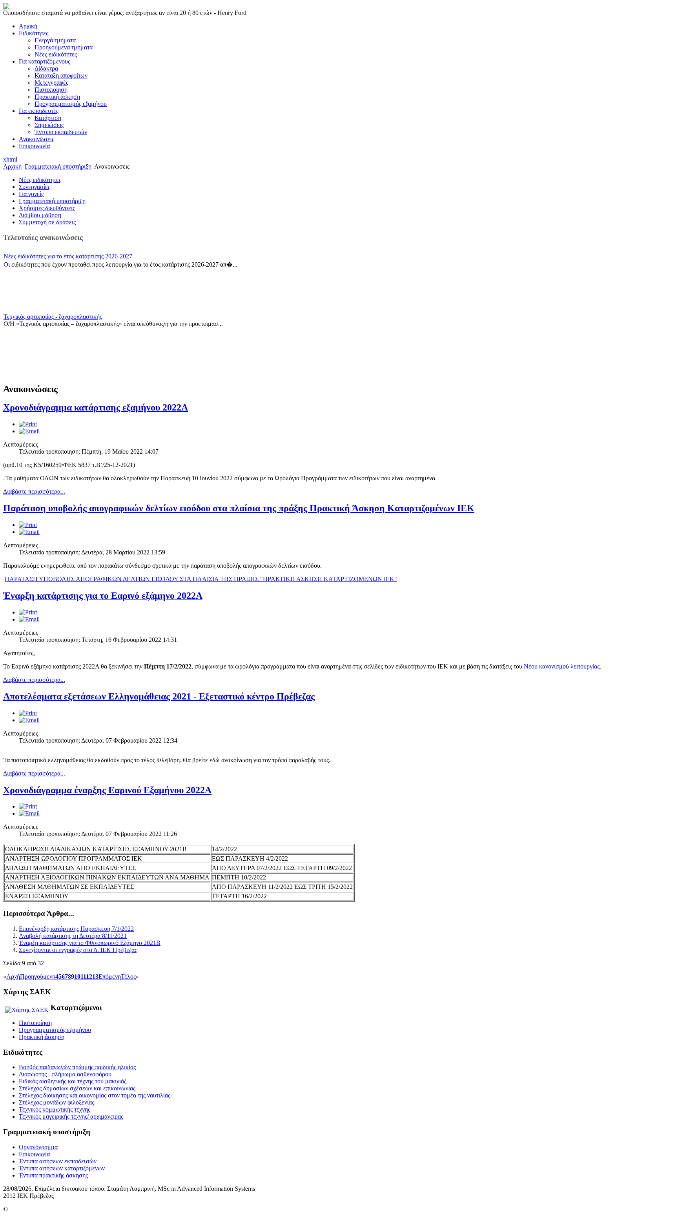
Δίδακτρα (46, 68)
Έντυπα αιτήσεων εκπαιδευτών (58, 1161)
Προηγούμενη (37, 976)
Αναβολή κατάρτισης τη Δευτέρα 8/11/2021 (73, 935)
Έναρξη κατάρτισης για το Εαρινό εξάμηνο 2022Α (102, 595)
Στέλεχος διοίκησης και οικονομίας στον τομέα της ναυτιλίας (94, 1095)
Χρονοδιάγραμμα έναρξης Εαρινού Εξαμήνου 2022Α (107, 790)
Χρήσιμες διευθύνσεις (47, 208)
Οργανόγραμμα (38, 1147)
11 (83, 976)
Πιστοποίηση (51, 89)
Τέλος (128, 976)
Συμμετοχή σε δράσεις (47, 222)
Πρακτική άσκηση (57, 96)
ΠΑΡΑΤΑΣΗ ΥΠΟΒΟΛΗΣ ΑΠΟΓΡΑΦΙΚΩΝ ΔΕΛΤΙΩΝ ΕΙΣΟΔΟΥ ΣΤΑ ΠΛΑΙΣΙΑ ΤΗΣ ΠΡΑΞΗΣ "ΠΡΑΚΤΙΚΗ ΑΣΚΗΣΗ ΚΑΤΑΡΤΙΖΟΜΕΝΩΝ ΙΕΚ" (201, 579)
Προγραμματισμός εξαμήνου (71, 103)
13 (95, 976)
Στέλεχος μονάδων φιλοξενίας (56, 1102)
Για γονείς (31, 194)
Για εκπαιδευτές (38, 110)
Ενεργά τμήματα (55, 40)
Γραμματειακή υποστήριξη (58, 166)
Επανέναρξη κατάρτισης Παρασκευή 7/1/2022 (76, 928)
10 (77, 976)
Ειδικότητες (33, 33)
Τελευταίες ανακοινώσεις (43, 237)
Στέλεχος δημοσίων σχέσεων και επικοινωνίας (77, 1088)
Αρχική (28, 26)
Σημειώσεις (49, 125)
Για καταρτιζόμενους (44, 61)
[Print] (28, 424)
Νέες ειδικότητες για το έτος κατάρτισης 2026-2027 (68, 256)
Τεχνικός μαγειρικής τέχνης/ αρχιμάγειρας (71, 1116)
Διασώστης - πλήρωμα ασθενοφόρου (65, 1074)
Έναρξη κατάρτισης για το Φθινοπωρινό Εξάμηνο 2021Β (89, 942)
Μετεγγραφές (51, 82)
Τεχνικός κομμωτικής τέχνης (54, 1109)
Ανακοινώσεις (36, 139)
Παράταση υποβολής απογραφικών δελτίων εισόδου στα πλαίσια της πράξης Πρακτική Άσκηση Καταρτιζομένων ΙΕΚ (238, 508)
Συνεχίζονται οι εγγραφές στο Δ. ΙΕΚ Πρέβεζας (78, 949)
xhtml (10, 159)
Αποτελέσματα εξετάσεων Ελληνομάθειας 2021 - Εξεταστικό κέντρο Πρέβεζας (159, 696)
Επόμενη (109, 976)
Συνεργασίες (34, 186)
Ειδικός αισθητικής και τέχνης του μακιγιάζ (73, 1081)
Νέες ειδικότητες (56, 54)
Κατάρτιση (48, 117)
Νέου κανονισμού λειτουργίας (562, 666)
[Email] (29, 431)
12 (89, 976)
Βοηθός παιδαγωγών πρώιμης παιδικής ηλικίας (77, 1067)
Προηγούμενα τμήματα (64, 47)
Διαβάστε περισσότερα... (34, 491)
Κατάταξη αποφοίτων (61, 75)
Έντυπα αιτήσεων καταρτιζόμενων (62, 1168)
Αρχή (13, 976)
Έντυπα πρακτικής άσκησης (53, 1175)
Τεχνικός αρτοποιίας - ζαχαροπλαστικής (53, 316)
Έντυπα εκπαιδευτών (61, 132)
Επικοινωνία (34, 146)
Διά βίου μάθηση (40, 215)
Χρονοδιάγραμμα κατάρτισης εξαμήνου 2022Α (95, 407)
